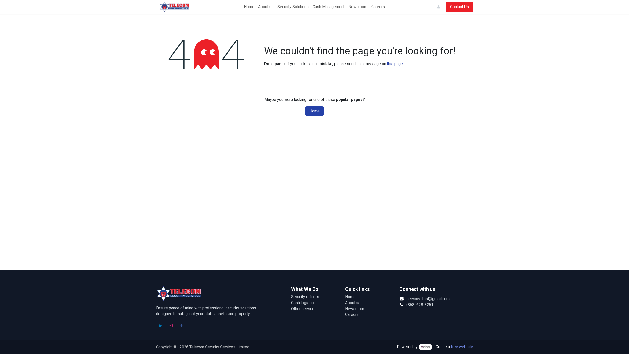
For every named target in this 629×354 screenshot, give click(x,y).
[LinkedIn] (161, 325)
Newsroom (354, 308)
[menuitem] (249, 7)
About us (352, 302)
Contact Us (459, 6)
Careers (352, 314)
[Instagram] (171, 325)
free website (462, 347)
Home (314, 111)
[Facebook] (182, 325)
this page (395, 63)
